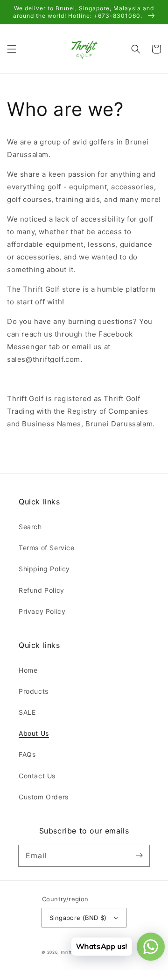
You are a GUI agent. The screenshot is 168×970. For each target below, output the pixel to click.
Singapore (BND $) (78, 917)
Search (30, 527)
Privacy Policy (42, 611)
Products (34, 691)
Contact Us (37, 776)
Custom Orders (44, 797)
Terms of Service (47, 548)
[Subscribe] (139, 855)
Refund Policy (41, 590)
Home (28, 670)
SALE (27, 712)
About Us (34, 733)
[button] (11, 49)
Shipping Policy (44, 569)
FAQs (27, 754)
